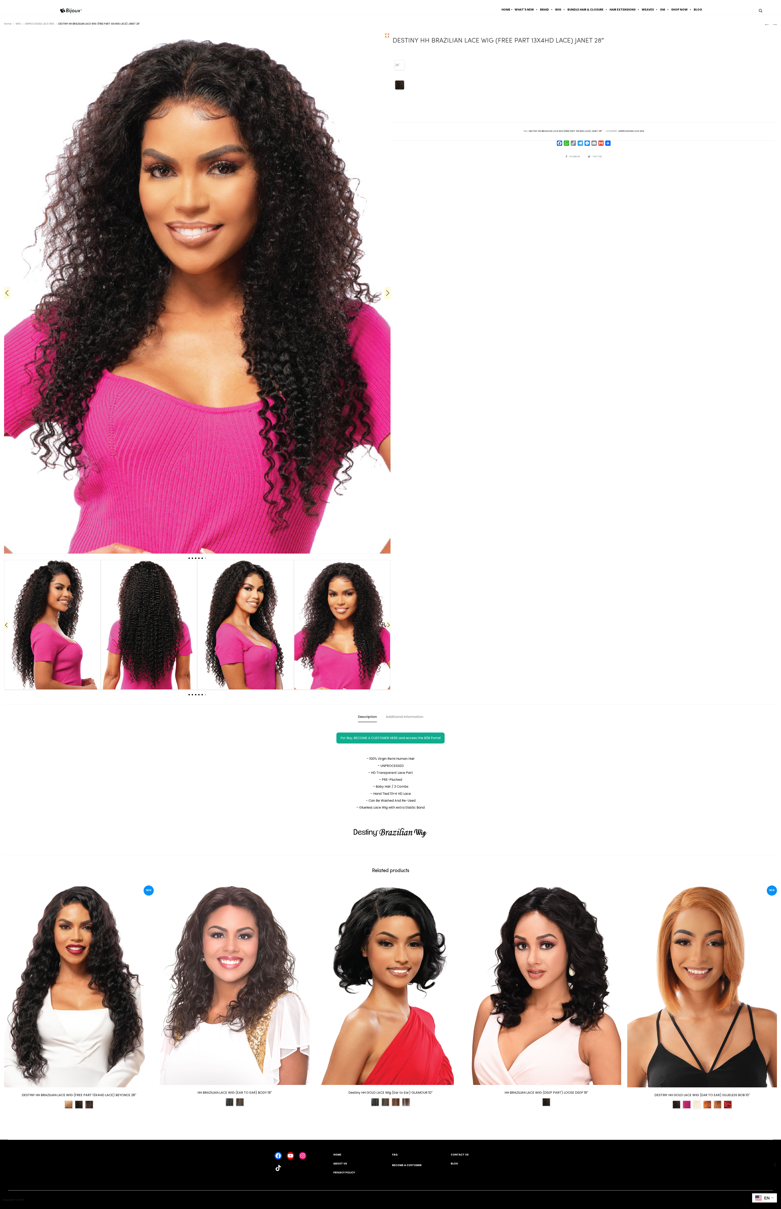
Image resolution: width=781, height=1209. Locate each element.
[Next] (387, 293)
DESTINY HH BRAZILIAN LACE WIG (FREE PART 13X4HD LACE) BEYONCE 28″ (79, 1095)
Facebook (575, 156)
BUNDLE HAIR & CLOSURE (585, 10)
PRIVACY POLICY (344, 1172)
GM (662, 10)
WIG (558, 10)
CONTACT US (460, 1154)
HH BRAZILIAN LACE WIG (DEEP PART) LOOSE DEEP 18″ (546, 1092)
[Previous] (7, 293)
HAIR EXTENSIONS (623, 10)
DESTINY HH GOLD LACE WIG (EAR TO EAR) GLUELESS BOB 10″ (702, 1095)
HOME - (507, 10)
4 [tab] (199, 558)
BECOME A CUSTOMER (407, 1165)
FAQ (395, 1154)
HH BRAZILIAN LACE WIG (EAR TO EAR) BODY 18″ (234, 1092)
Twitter (597, 156)
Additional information (404, 716)
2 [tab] (192, 558)
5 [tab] (202, 558)
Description (367, 716)
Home (8, 23)
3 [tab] (195, 558)
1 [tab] (189, 558)
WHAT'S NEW (524, 10)
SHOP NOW (679, 10)
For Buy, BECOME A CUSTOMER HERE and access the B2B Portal (390, 738)
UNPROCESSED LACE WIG (39, 23)
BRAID (544, 10)
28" (397, 65)
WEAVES (648, 10)
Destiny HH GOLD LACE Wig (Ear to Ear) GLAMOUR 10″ (390, 1092)
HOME (337, 1154)
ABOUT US (340, 1163)
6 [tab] (205, 558)
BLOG (698, 10)
